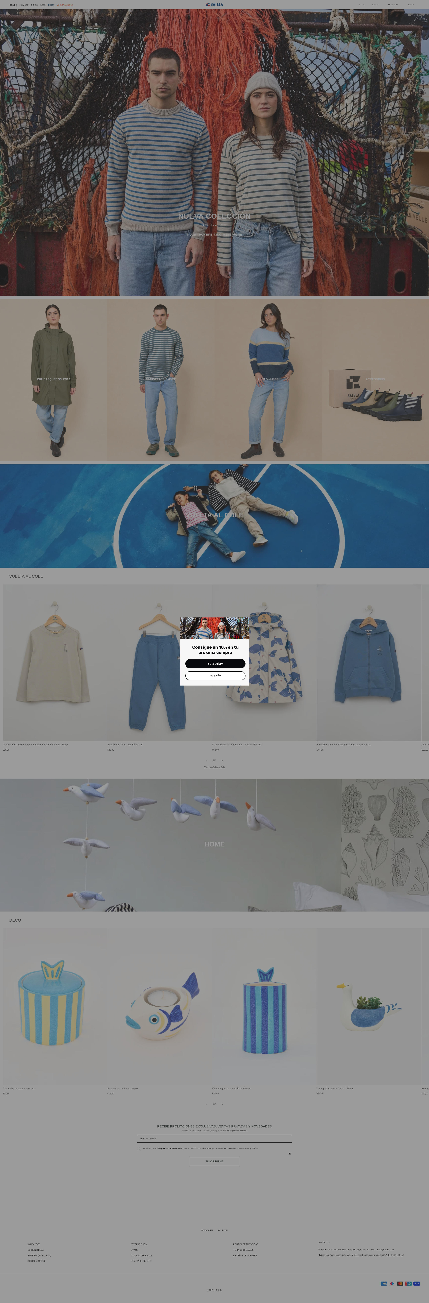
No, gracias (215, 675)
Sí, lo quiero (215, 663)
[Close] (245, 621)
